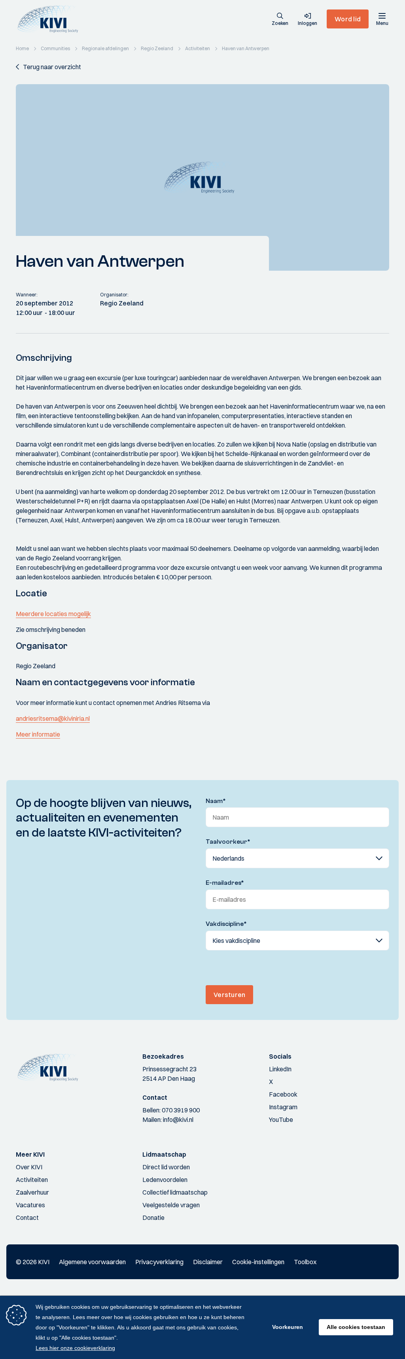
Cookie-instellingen (258, 1262)
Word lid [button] (348, 19)
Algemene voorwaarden (92, 1262)
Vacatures (30, 1205)
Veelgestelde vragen (171, 1205)
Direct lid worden (166, 1167)
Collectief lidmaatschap (175, 1192)
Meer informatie (38, 734)
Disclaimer (208, 1262)
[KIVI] (51, 19)
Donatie (153, 1217)
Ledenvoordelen (164, 1180)
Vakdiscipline (226, 923)
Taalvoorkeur (228, 841)
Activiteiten (32, 1180)
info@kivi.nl (178, 1119)
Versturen (229, 995)
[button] (280, 19)
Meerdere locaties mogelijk (53, 614)
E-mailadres (225, 882)
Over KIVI (29, 1167)
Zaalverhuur (32, 1192)
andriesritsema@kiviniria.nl (53, 718)
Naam (216, 801)
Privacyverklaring (159, 1262)
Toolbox (305, 1262)
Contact (27, 1217)
